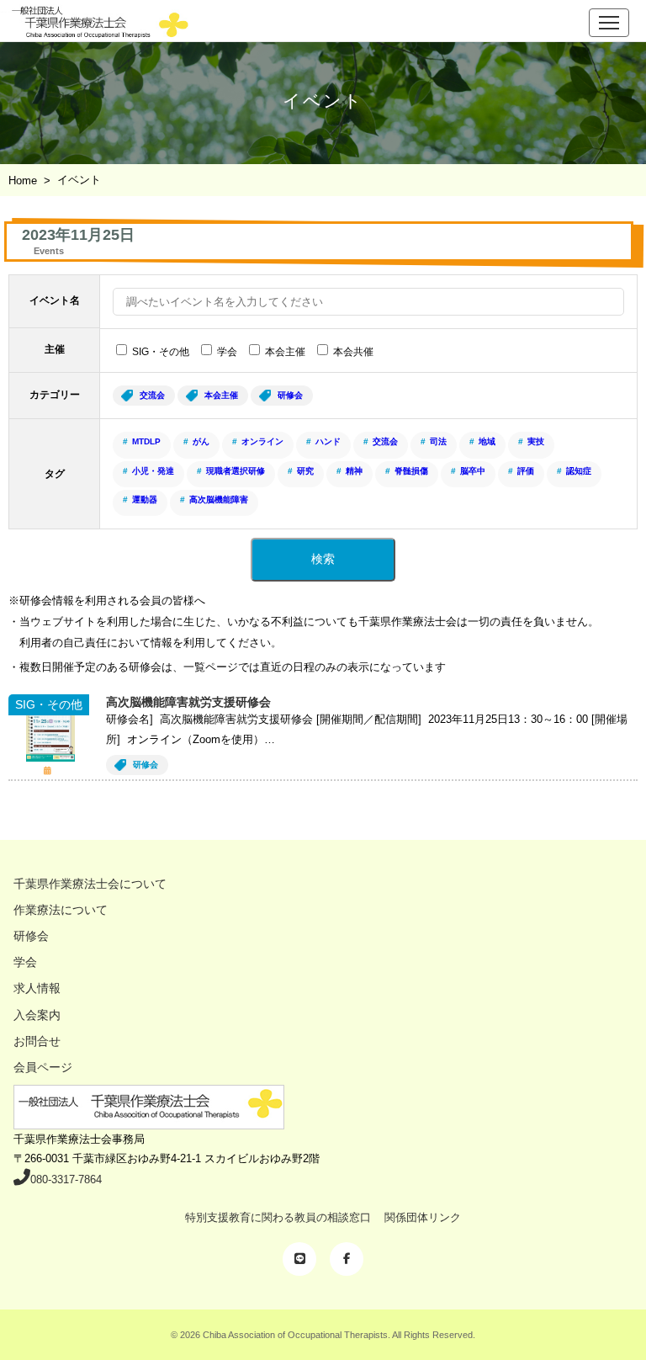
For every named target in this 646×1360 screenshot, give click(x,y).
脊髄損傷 (411, 470)
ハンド (328, 441)
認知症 (578, 470)
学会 (227, 352)
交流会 (152, 395)
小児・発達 (153, 470)
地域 (487, 441)
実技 (535, 441)
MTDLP (146, 441)
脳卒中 (472, 470)
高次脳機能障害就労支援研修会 (188, 702)
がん (201, 441)
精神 (354, 470)
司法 (438, 441)
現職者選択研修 (235, 470)
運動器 (144, 499)
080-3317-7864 (66, 1179)
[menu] (609, 22)
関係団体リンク (422, 1217)
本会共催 (353, 352)
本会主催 (285, 352)
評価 (525, 470)
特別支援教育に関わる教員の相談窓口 (278, 1217)
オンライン (262, 441)
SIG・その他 (160, 352)
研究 (305, 470)
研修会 (290, 395)
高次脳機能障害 (218, 499)
